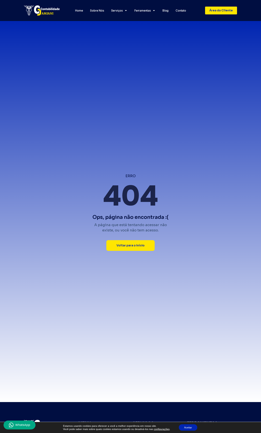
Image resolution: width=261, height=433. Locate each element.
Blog (165, 10)
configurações (162, 429)
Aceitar (188, 427)
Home (79, 10)
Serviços (117, 10)
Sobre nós (97, 10)
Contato (181, 10)
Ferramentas (142, 10)
